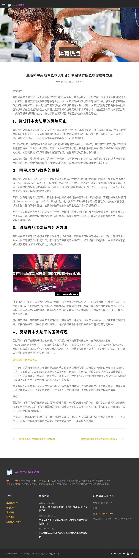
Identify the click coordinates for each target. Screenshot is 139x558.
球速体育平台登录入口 (49, 553)
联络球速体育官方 (14, 522)
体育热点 (10, 507)
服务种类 (10, 517)
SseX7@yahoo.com (105, 513)
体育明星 (10, 512)
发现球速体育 (12, 503)
